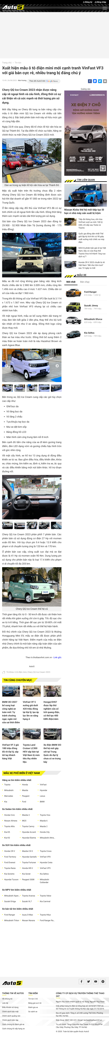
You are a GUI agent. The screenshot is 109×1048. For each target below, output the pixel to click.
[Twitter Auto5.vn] (88, 981)
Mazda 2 (44, 826)
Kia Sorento (9, 874)
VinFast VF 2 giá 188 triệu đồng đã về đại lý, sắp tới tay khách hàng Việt (10, 752)
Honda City (45, 832)
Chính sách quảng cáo (11, 1016)
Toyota (7, 785)
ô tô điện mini (21, 672)
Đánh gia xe (33, 1007)
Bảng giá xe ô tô (34, 1003)
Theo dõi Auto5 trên (37, 81)
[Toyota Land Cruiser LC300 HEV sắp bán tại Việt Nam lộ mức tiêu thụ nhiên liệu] (32, 734)
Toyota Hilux (45, 915)
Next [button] (57, 366)
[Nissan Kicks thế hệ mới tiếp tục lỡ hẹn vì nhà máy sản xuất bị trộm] (85, 195)
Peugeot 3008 (28, 879)
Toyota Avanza (28, 896)
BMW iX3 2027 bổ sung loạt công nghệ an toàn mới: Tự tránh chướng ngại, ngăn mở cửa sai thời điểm (11, 712)
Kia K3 (7, 838)
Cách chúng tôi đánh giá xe (13, 1024)
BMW (42, 802)
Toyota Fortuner (29, 862)
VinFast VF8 (45, 857)
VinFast (43, 785)
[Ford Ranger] (73, 293)
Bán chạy (85, 281)
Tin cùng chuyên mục (18, 680)
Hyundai (43, 790)
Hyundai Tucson (11, 879)
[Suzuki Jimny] (73, 307)
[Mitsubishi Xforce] (73, 320)
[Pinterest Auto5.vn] (102, 981)
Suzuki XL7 (27, 901)
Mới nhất (70, 281)
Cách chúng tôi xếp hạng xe (13, 1029)
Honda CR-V (9, 851)
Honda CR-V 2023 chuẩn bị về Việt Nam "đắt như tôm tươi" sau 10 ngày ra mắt (91, 265)
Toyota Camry (28, 826)
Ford (24, 802)
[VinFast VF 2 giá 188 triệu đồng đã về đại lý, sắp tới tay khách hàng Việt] (11, 734)
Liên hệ (5, 1003)
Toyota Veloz (45, 896)
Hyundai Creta (46, 862)
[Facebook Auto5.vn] (81, 981)
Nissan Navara (28, 920)
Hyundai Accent (29, 832)
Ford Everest (9, 862)
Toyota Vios (45, 815)
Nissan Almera (10, 821)
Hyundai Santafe (29, 857)
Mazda (25, 790)
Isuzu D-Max (27, 915)
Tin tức (18, 62)
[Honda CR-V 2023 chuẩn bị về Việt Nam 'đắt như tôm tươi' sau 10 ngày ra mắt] (70, 265)
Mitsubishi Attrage (47, 838)
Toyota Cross (46, 851)
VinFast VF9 (45, 868)
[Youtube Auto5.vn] (95, 981)
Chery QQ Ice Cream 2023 (39, 672)
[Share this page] (105, 81)
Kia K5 (7, 832)
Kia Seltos (44, 874)
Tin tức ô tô (33, 999)
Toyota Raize (10, 868)
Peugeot (25, 796)
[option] (31, 365)
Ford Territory (10, 857)
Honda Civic (9, 815)
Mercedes (8, 796)
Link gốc (57, 657)
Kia (5, 802)
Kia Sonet (26, 874)
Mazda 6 (44, 821)
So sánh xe (32, 1012)
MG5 (24, 821)
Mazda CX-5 (27, 851)
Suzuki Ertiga (10, 901)
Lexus (42, 796)
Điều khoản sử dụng (10, 1007)
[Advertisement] (54, 35)
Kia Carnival (45, 901)
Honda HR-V (27, 868)
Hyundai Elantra (29, 838)
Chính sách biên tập (10, 1020)
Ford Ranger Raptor (47, 920)
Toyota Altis (9, 826)
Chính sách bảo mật (10, 1012)
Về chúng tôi (7, 999)
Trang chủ (6, 62)
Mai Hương (22, 80)
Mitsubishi (8, 790)
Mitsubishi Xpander (12, 896)
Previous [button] (6, 366)
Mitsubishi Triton (11, 920)
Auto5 (31, 666)
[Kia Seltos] (73, 334)
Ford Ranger (9, 915)
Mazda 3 (26, 815)
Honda (25, 785)
